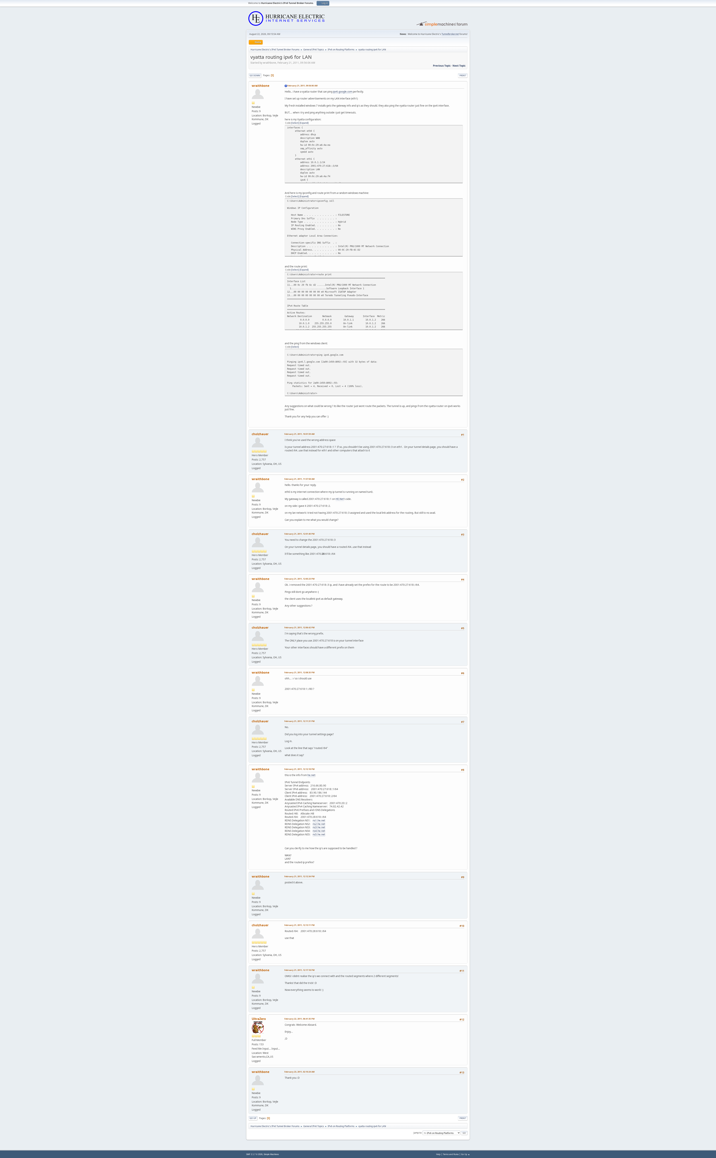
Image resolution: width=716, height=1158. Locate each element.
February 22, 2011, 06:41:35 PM (299, 1018)
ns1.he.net (319, 820)
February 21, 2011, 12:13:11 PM (299, 925)
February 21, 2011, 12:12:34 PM (299, 876)
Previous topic (442, 65)
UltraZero (259, 1019)
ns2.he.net (319, 824)
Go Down (255, 75)
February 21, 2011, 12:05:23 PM (299, 578)
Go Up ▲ (465, 1154)
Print (463, 75)
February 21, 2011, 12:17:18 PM (299, 970)
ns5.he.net (319, 834)
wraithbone (260, 86)
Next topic (459, 65)
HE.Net (340, 499)
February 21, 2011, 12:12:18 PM (299, 769)
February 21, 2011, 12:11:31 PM (299, 721)
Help (438, 1154)
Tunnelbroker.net (450, 34)
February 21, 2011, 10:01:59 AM (299, 434)
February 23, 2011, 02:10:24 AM (299, 1071)
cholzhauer (260, 434)
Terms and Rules (451, 1154)
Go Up (253, 1118)
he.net (311, 775)
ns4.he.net (319, 831)
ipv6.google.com (342, 91)
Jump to (417, 1132)
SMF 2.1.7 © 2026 (254, 1154)
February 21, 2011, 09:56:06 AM (302, 85)
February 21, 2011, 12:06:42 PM (299, 627)
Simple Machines (271, 1154)
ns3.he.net (319, 827)
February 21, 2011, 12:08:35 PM (299, 672)
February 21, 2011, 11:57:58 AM (299, 478)
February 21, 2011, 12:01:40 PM (299, 533)
